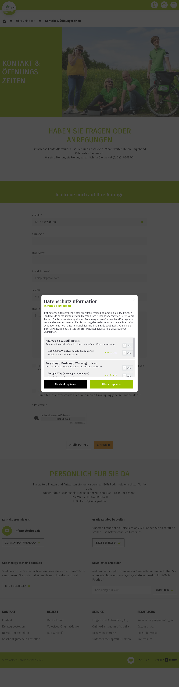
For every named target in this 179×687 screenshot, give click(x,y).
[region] (89, 357)
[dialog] (89, 343)
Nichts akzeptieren (65, 384)
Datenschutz (64, 306)
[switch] (127, 345)
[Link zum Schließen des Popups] (134, 300)
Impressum (49, 306)
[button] (124, 345)
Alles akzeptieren (111, 384)
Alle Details (111, 352)
